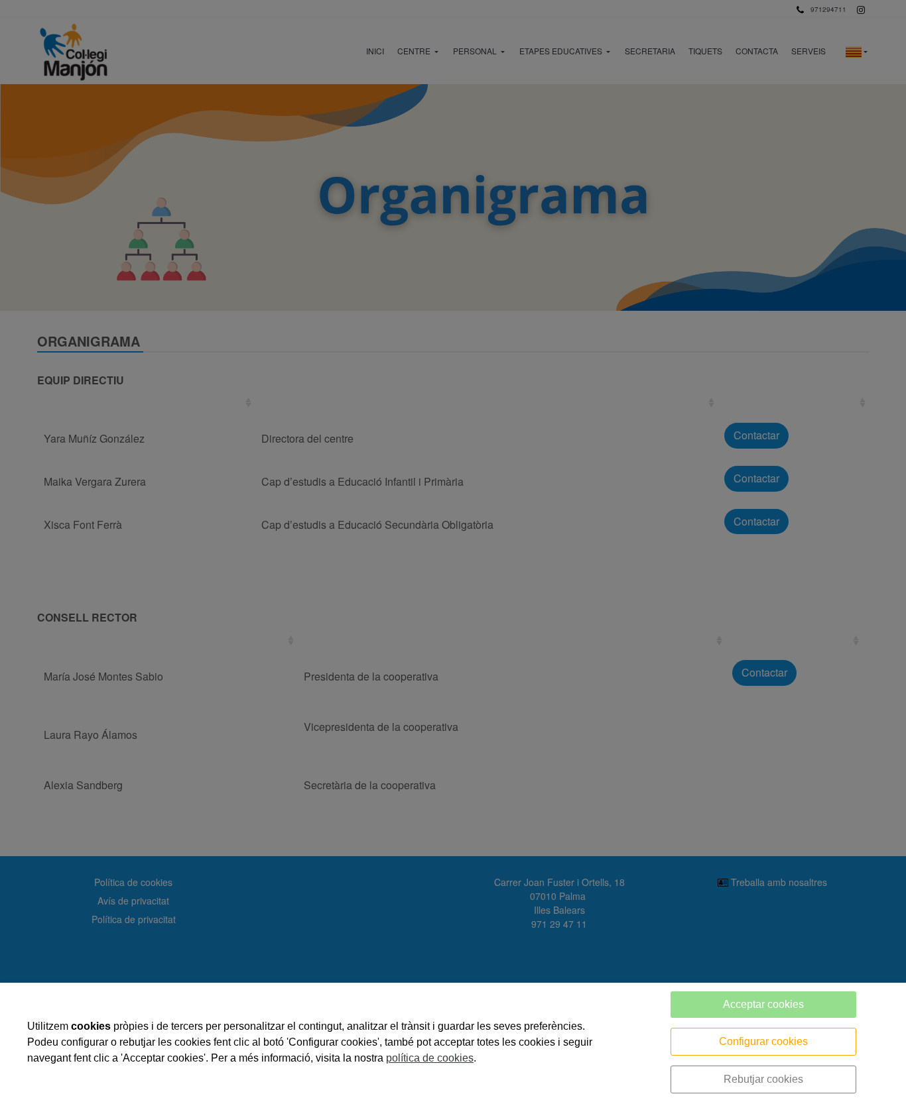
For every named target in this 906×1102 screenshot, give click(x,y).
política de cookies (430, 1058)
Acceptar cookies (763, 1004)
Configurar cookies (763, 1041)
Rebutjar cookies (763, 1079)
